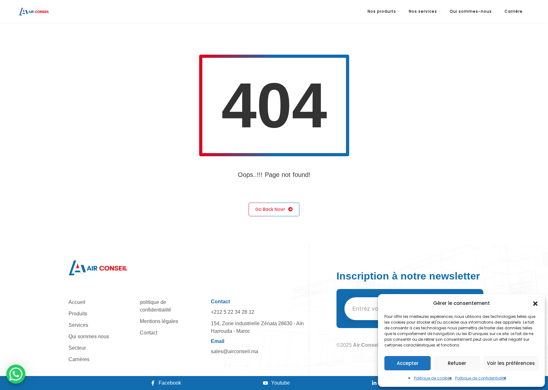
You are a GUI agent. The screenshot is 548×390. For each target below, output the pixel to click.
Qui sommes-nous (471, 11)
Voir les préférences (511, 363)
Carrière (514, 11)
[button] (535, 303)
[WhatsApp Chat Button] (15, 374)
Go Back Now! (270, 209)
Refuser (457, 363)
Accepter (408, 363)
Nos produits (382, 11)
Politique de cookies (433, 378)
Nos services (423, 11)
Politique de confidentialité (480, 378)
